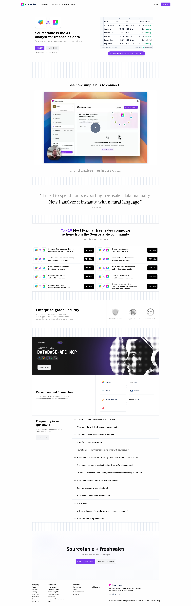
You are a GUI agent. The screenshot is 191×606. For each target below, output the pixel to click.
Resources (52, 584)
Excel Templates (53, 592)
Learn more (52, 48)
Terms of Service (143, 600)
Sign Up (166, 4)
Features (44, 4)
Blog (33, 599)
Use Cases (54, 4)
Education (35, 596)
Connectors (52, 587)
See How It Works (106, 561)
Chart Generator (53, 594)
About (34, 587)
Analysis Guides (53, 589)
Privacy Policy (155, 600)
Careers (35, 589)
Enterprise (65, 4)
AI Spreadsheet (78, 592)
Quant (56, 599)
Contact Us (42, 438)
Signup (40, 48)
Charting (76, 594)
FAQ (49, 601)
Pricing (73, 4)
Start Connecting (85, 561)
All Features (96, 587)
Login (156, 4)
